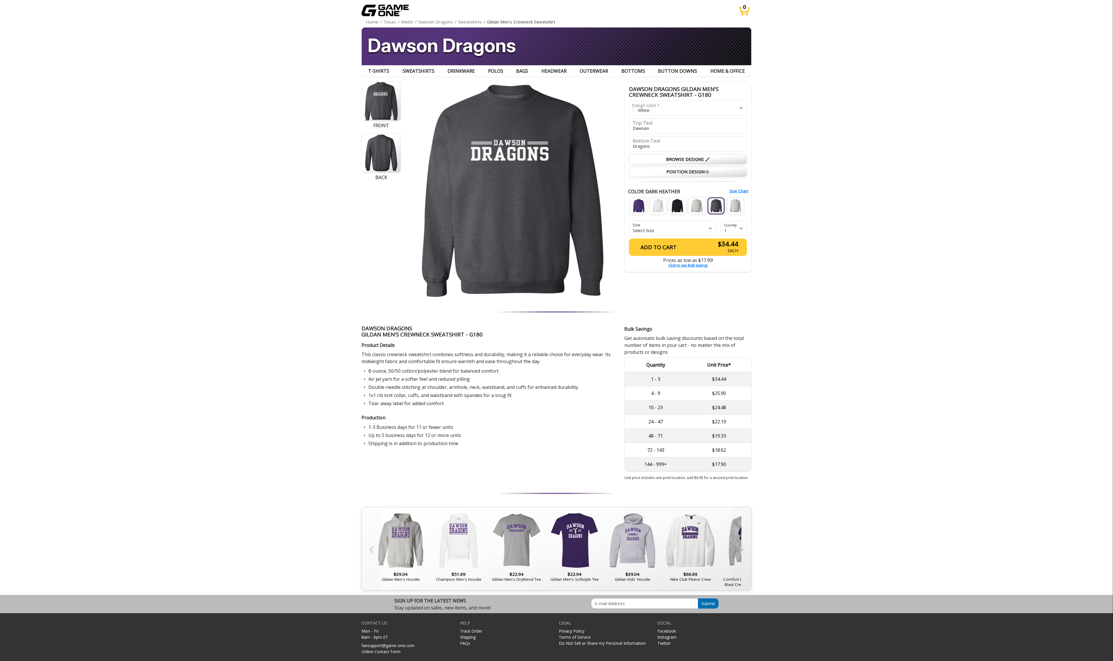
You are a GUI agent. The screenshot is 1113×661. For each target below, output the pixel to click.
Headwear (554, 71)
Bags (522, 71)
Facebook (666, 631)
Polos (495, 71)
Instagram (666, 637)
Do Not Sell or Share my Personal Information (602, 643)
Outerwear (594, 71)
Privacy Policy (571, 631)
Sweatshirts (418, 71)
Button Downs (677, 71)
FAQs (465, 643)
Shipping (468, 637)
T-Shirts (378, 71)
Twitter (664, 643)
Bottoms (633, 71)
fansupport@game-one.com (387, 645)
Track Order (471, 631)
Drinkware (461, 71)
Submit (708, 603)
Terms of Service (575, 637)
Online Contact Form (381, 651)
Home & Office (727, 71)
